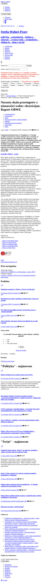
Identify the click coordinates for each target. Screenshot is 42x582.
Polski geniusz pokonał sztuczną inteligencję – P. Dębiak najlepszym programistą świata (19, 485)
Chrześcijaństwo (11, 96)
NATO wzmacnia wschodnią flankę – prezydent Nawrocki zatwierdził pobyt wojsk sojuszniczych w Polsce (20, 410)
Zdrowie (7, 57)
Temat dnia (8, 125)
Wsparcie (7, 17)
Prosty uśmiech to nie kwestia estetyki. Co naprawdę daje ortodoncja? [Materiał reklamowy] (22, 529)
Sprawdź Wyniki (21, 350)
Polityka (21, 26)
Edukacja (7, 51)
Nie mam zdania (12, 343)
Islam (6, 118)
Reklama (7, 9)
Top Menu (4, 3)
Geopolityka (8, 116)
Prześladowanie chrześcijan (13, 123)
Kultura (7, 48)
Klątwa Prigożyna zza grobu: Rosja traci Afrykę (17, 375)
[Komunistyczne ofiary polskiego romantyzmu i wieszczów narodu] (2, 295)
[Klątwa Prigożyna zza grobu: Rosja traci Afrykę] (2, 371)
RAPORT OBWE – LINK (9, 154)
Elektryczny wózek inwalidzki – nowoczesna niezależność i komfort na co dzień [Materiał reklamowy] (23, 536)
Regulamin (8, 565)
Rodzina (7, 58)
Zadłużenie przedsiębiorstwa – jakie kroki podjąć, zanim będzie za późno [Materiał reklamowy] (22, 519)
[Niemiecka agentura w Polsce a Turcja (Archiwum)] (2, 285)
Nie (8, 341)
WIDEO (7, 575)
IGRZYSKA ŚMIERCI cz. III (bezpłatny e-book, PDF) (18, 272)
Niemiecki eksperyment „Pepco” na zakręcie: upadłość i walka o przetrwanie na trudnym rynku (19, 451)
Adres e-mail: (5, 69)
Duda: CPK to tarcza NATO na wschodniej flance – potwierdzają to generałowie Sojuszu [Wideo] (18, 432)
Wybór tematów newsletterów (10, 81)
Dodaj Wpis (8, 19)
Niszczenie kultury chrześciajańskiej (16, 119)
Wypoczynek (9, 55)
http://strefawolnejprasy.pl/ (9, 262)
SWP (6, 130)
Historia (7, 50)
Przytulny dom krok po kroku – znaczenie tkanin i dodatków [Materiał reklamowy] (20, 533)
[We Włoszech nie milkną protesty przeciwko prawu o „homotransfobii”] (2, 306)
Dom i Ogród (9, 53)
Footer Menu (5, 561)
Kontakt (7, 7)
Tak (8, 339)
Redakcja (7, 10)
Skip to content (5, 1)
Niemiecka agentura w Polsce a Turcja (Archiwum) (18, 289)
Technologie (8, 46)
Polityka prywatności (11, 566)
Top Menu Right (6, 14)
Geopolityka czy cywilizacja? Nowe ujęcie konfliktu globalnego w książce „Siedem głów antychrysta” (21, 522)
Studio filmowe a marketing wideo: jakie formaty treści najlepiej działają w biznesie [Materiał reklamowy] (21, 547)
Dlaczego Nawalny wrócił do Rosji (12, 507)
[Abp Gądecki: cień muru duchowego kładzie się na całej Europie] (2, 317)
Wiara (6, 126)
